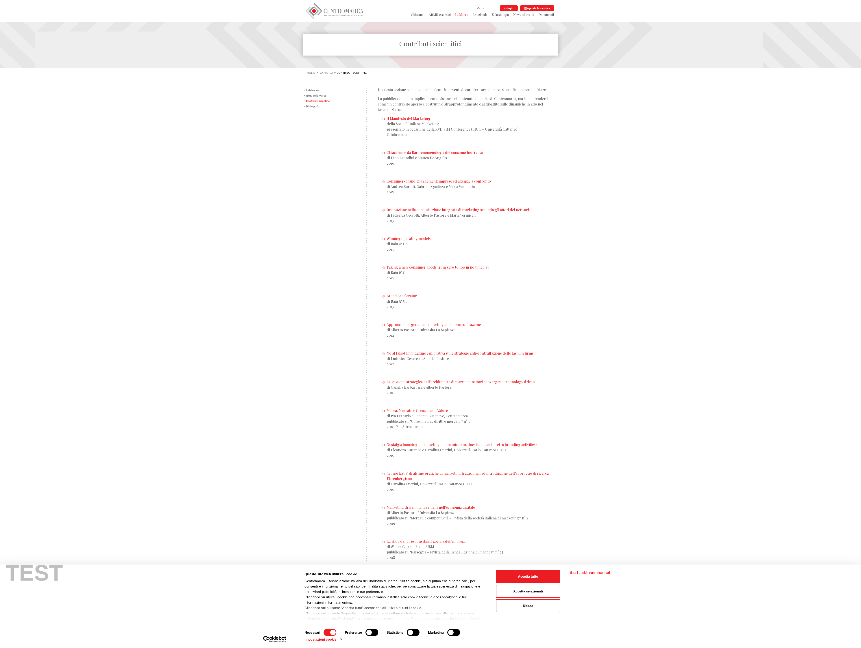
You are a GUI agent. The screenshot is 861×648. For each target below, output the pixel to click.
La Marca (461, 15)
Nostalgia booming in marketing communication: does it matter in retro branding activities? (462, 444)
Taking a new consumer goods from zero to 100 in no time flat (438, 267)
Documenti (546, 15)
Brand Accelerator (402, 295)
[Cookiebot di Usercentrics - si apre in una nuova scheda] (274, 639)
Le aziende (480, 15)
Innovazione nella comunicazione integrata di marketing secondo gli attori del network (458, 209)
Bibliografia (313, 106)
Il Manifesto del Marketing (408, 118)
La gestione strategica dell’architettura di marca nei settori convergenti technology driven (461, 381)
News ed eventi (523, 15)
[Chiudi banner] (589, 572)
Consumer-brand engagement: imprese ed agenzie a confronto (439, 181)
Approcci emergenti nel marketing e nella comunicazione (434, 324)
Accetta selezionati (528, 591)
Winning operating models (408, 238)
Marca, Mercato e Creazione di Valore (417, 410)
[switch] (371, 632)
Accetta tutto (528, 576)
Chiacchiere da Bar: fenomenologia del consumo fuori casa (435, 152)
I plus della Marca (316, 95)
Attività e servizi (440, 15)
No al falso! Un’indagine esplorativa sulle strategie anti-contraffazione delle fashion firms (460, 353)
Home (311, 72)
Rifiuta (528, 606)
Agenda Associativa (538, 8)
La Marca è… (313, 90)
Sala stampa (500, 15)
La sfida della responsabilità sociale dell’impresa (426, 541)
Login (510, 8)
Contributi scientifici (318, 101)
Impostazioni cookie (320, 639)
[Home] (334, 11)
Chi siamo (417, 15)
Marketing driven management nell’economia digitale (431, 507)
